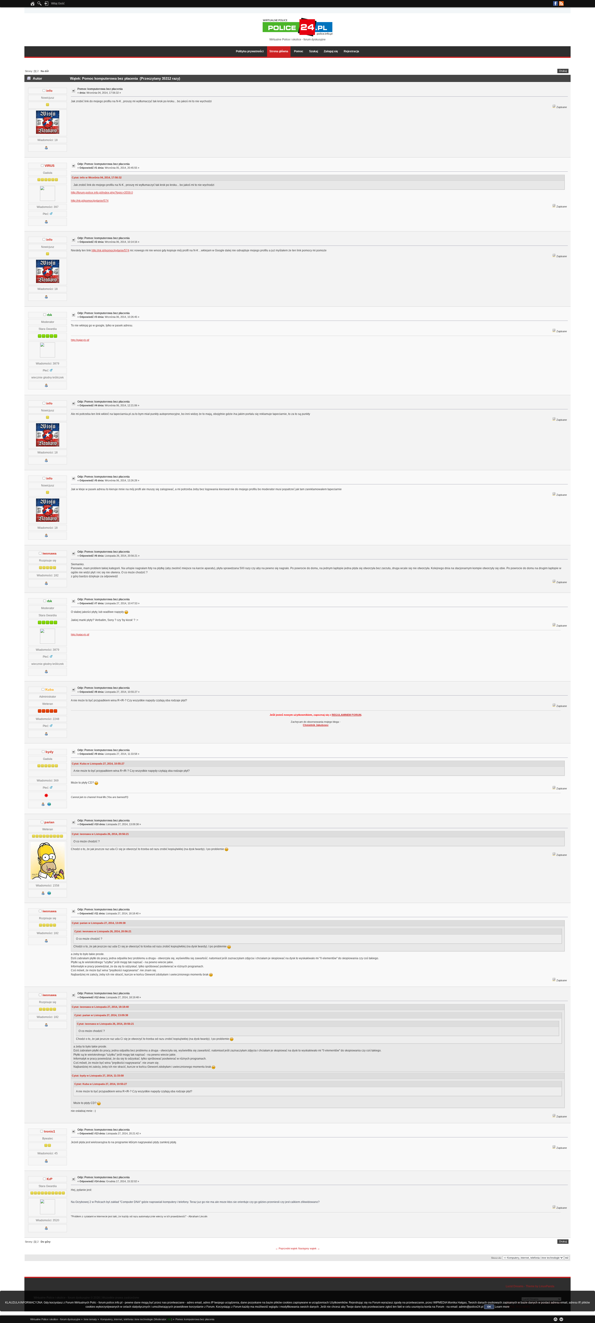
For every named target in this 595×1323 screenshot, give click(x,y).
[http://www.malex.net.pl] (49, 894)
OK (489, 1306)
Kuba (49, 689)
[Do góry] (555, 1319)
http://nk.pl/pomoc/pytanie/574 (90, 200)
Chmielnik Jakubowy (315, 725)
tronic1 (49, 1131)
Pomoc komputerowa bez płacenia (100, 89)
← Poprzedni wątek (286, 1248)
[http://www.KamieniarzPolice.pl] (49, 805)
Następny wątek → (309, 1248)
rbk (49, 315)
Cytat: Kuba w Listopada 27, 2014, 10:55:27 (98, 763)
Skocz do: (496, 1258)
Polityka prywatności (250, 51)
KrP (49, 1179)
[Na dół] (561, 1319)
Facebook (555, 3)
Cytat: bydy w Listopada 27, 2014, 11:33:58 (98, 1075)
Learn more (502, 1306)
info (49, 90)
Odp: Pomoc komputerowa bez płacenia (103, 164)
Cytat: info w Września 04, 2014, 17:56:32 (97, 177)
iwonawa (49, 553)
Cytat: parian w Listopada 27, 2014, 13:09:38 (99, 923)
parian (49, 822)
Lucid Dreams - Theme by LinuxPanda (530, 1286)
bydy (49, 752)
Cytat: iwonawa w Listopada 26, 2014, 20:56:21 (100, 834)
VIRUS (49, 165)
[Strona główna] (32, 5)
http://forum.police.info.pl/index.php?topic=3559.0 (102, 192)
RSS (561, 3)
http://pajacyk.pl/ (80, 339)
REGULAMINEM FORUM (346, 714)
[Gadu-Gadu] (46, 796)
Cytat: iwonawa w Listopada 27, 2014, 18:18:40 (100, 1006)
